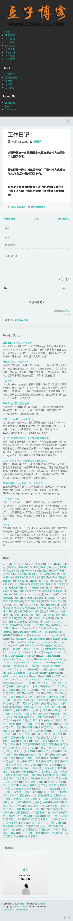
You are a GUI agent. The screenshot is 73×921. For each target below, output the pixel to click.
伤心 (16, 604)
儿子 (16, 703)
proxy (18, 580)
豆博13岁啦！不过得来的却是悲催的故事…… (25, 460)
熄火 (5, 785)
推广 (59, 757)
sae (16, 597)
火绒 (56, 778)
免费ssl (16, 706)
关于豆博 (10, 55)
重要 (33, 826)
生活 (8, 573)
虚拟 (28, 812)
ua (26, 580)
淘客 (23, 567)
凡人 (45, 710)
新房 (38, 761)
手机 (54, 611)
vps (4, 567)
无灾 (27, 764)
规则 (39, 815)
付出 (27, 693)
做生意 (57, 700)
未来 (62, 764)
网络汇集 (10, 45)
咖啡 (49, 720)
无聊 (17, 614)
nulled (48, 662)
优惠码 (6, 604)
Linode (21, 631)
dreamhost (29, 573)
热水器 (50, 781)
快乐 (8, 751)
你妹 (8, 700)
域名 (63, 567)
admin (22, 635)
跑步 (22, 621)
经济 (27, 798)
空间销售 (62, 792)
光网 (46, 703)
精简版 (40, 795)
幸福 (19, 611)
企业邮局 (57, 601)
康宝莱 (31, 744)
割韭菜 (17, 713)
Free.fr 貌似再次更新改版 (16, 403)
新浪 (57, 761)
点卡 (24, 781)
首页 (7, 32)
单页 (65, 713)
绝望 (5, 802)
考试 (16, 573)
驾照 (60, 577)
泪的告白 (45, 771)
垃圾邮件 (30, 727)
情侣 (54, 751)
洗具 (56, 771)
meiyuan (52, 655)
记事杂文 (10, 49)
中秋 (10, 686)
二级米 (12, 689)
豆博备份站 (11, 77)
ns (14, 662)
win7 (54, 676)
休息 (30, 696)
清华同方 (21, 778)
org (54, 594)
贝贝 (51, 577)
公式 (60, 706)
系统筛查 (60, 795)
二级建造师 (15, 601)
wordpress (51, 573)
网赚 (33, 587)
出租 (8, 713)
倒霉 (33, 604)
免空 (54, 703)
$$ (41, 621)
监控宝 (53, 788)
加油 (27, 713)
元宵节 (26, 703)
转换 (52, 822)
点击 (16, 781)
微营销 (14, 747)
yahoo (6, 683)
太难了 (6, 524)
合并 (18, 720)
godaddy (57, 591)
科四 (35, 792)
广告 (5, 744)
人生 (43, 580)
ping (16, 665)
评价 (10, 819)
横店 (5, 771)
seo (33, 669)
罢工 (10, 805)
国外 (30, 723)
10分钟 (49, 621)
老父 (44, 805)
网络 (45, 802)
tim (4, 672)
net (7, 662)
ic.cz (18, 594)
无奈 (59, 584)
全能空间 (53, 604)
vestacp (32, 570)
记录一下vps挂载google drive (18, 419)
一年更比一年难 (11, 498)
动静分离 (37, 713)
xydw (48, 679)
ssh (24, 597)
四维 (58, 720)
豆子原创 (10, 38)
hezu (36, 648)
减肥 (37, 710)
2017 (20, 625)
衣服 (48, 618)
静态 (13, 832)
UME (61, 631)
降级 (56, 829)
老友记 (8, 84)
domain (7, 580)
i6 (60, 648)
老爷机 (53, 805)
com (8, 642)
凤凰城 (54, 710)
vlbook (39, 672)
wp (7, 679)
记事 (56, 618)
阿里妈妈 (45, 829)
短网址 (8, 80)
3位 (58, 625)
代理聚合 (59, 693)
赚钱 (13, 621)
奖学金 (63, 730)
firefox (16, 645)
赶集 (23, 822)
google (16, 648)
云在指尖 (35, 601)
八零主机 (49, 706)
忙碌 (63, 747)
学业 (21, 737)
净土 (28, 710)
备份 (42, 584)
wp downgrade (33, 679)
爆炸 (13, 785)
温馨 (32, 778)
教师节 (28, 761)
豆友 (64, 819)
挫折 (38, 757)
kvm (27, 594)
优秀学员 (40, 696)
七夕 (37, 683)
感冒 (37, 611)
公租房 (6, 584)
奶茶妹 (28, 734)
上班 (49, 597)
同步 (27, 720)
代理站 (47, 693)
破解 (8, 792)
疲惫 (11, 618)
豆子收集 (10, 42)
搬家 (50, 584)
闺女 (21, 829)
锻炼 (13, 829)
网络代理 (56, 802)
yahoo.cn (18, 683)
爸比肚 (33, 785)
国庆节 (20, 608)
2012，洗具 (9, 625)
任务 (13, 696)
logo (5, 655)
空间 (19, 618)
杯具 (64, 570)
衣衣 (50, 812)
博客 (23, 717)
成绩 (45, 611)
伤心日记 (21, 206)
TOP (68, 917)
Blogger (41, 903)
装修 (58, 812)
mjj (20, 659)
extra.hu (23, 591)
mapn (37, 594)
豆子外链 (10, 87)
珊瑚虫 (63, 785)
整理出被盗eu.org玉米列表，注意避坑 (23, 483)
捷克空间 (49, 757)
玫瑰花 (52, 785)
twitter (9, 106)
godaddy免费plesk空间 (47, 645)
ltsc (41, 655)
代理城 (37, 693)
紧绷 (8, 798)
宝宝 (46, 737)
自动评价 (37, 618)
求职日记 (24, 771)
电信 (58, 614)
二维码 (22, 689)
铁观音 (59, 826)
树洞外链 (36, 768)
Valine (68, 311)
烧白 (41, 781)
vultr (57, 672)
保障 (60, 580)
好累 (37, 734)
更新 (54, 764)
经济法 (36, 798)
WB (5, 635)
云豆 (59, 689)
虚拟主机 (39, 812)
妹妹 (5, 737)
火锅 (64, 778)
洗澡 (64, 771)
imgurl (14, 652)
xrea (34, 580)
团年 (21, 723)
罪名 (19, 805)
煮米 (60, 781)
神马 (50, 563)
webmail (24, 676)
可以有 (9, 720)
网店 (43, 577)
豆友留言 (10, 59)
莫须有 (6, 812)
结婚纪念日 (58, 798)
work (63, 676)
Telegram (10, 109)
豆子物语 (10, 35)
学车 (50, 608)
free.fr (35, 591)
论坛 (56, 815)
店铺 (13, 744)
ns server (24, 662)
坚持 (19, 727)
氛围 (13, 771)
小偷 (55, 740)
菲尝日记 (18, 812)
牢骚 (43, 785)
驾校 (8, 836)
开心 (28, 611)
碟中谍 (17, 792)
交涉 (10, 693)
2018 (29, 625)
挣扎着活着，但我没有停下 (17, 361)
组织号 (17, 798)
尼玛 (13, 567)
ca (10, 638)
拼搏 (13, 757)
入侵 (38, 706)
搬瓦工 (18, 577)
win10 (44, 676)
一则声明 (7, 380)
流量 (25, 775)
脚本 (19, 809)
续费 (28, 802)
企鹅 (21, 696)
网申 (37, 802)
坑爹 (33, 584)
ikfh (5, 652)
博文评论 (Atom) (19, 319)
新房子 (47, 761)
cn (65, 638)
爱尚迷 (22, 785)
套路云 (9, 734)
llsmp (60, 652)
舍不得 (28, 809)
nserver (37, 662)
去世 (31, 717)
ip (40, 573)
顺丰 (21, 832)
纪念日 (14, 587)
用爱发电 (18, 788)
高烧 (24, 836)
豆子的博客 (11, 822)
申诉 (29, 788)
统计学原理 (17, 802)
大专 (57, 727)
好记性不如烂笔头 (53, 734)
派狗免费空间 (13, 775)
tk (11, 672)
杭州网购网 (22, 768)
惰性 (8, 754)
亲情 (19, 693)
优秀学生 (53, 696)
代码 (5, 696)
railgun (7, 597)
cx (24, 642)
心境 (24, 747)
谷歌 (56, 819)
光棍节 (37, 703)
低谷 (64, 696)
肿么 (10, 809)
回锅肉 (12, 723)
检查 (60, 768)
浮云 (40, 614)
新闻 (8, 764)
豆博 (40, 563)
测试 (34, 775)
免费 (42, 604)
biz (4, 638)
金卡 (41, 826)
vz (14, 676)
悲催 (29, 751)
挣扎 (30, 757)
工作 (59, 563)
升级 (62, 573)
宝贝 (58, 608)
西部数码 (28, 815)
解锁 (47, 815)
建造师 (41, 744)
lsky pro (31, 655)
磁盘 (27, 792)
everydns (62, 642)
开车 (51, 744)
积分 (43, 792)
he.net (27, 648)
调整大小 (45, 819)
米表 (14, 795)
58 (7, 628)
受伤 (56, 717)
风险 (46, 832)
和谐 (41, 720)
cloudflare (54, 638)
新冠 (8, 614)
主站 (58, 597)
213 (51, 625)
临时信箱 (21, 686)
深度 (10, 778)
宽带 (5, 740)
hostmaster (49, 648)
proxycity (8, 669)
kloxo (37, 652)
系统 (49, 795)
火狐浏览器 (44, 778)
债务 (48, 700)
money (30, 659)
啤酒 (24, 584)
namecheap (59, 659)
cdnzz (6, 591)
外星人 (40, 608)
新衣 (65, 761)
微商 (59, 744)
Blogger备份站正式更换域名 (17, 342)
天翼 (21, 730)
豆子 (5, 563)
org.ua (53, 567)
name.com (43, 659)
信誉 (40, 700)
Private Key (34, 631)
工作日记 (18, 134)
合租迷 (9, 608)
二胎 (32, 689)
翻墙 (35, 805)
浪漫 (42, 775)
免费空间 (45, 570)
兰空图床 (7, 710)
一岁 (29, 683)
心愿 (40, 747)
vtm (48, 672)
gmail (45, 591)
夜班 (49, 727)
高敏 (16, 836)
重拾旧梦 (23, 826)
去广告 (41, 717)
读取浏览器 (31, 819)
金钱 (50, 826)
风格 (38, 832)
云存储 (41, 689)
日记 (13, 206)
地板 (59, 723)
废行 (21, 744)
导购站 (35, 740)
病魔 (37, 788)
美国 (27, 805)
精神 (30, 795)
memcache (9, 659)
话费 (19, 819)
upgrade (20, 672)
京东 (46, 601)
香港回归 (57, 832)
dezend (33, 642)
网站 (24, 587)
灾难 (8, 781)
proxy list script (51, 665)
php (62, 594)
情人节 (44, 751)
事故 (47, 686)
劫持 (56, 713)
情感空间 (10, 570)
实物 (54, 737)
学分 (30, 737)
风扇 (30, 832)
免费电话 (28, 706)
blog (59, 587)
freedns (27, 645)
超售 (31, 822)
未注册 (9, 768)
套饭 (18, 734)
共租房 (19, 710)
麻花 (33, 836)
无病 (35, 764)
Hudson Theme (20, 906)
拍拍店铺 (58, 754)
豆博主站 (10, 74)
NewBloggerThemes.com (15, 909)
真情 (62, 788)
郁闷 (60, 822)
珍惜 (8, 788)
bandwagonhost (53, 635)
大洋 (13, 730)
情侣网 (63, 751)
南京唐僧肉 (11, 717)
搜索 (63, 611)
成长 (30, 754)
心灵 (49, 747)
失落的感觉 (42, 730)
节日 (38, 809)
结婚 (46, 798)
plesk (25, 665)
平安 (11, 611)
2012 (50, 587)
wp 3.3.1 (17, 679)
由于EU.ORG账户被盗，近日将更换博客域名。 (27, 438)
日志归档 (10, 52)
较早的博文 (64, 218)
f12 (7, 645)
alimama (35, 635)
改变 (10, 761)
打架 (38, 754)
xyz (56, 679)
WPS (13, 635)
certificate (20, 638)
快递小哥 (18, 751)
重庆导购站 (8, 826)
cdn (44, 567)
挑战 (21, 757)
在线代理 (49, 723)
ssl (31, 597)
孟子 (13, 737)
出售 (64, 710)
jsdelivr (26, 652)
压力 (16, 584)
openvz (6, 665)
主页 (36, 218)
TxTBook (49, 631)
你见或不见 (20, 700)
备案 (30, 608)
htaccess (7, 594)
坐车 (10, 727)
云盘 (51, 689)
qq (18, 669)
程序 (52, 792)
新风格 (17, 764)
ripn (25, 669)
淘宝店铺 (53, 775)
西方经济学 (14, 815)
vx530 (6, 676)
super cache (54, 669)
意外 (16, 754)
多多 (40, 727)
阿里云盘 (32, 829)
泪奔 (34, 771)
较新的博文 (9, 218)
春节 (55, 570)
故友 (19, 761)
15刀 (59, 621)
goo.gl (6, 648)
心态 (32, 747)
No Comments (38, 206)
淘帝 (49, 614)
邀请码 (32, 621)
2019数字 (40, 625)
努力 (48, 713)
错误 (5, 829)
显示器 (44, 764)
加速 (64, 604)
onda (58, 662)
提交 (64, 288)
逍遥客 (37, 142)
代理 (52, 580)
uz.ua (40, 597)
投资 (47, 754)
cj (14, 591)
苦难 (52, 809)
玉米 (34, 577)
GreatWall (28, 628)
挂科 (8, 577)
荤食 (60, 809)
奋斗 (53, 730)
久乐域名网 (36, 686)
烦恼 (33, 781)
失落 (30, 730)
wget (35, 676)
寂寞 (13, 740)
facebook (10, 102)
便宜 (31, 700)
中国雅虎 (56, 683)
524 (66, 625)
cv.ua (17, 642)
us (30, 672)
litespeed (48, 652)
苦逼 (42, 587)
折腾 (21, 570)
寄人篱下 (24, 740)
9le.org (15, 628)
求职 (32, 614)
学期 (38, 737)
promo (35, 665)
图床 (38, 723)
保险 (24, 604)
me (46, 594)
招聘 (5, 757)
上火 (45, 683)
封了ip (46, 740)
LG (39, 628)
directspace (47, 642)
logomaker (17, 655)
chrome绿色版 (38, 638)
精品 (22, 795)
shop (41, 669)
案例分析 (49, 768)
